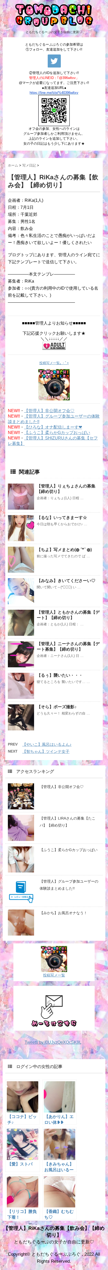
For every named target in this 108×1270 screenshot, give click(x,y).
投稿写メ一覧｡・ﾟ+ (54, 363)
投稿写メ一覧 (54, 975)
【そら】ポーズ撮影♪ (57, 707)
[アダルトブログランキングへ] (54, 346)
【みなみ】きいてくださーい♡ (66, 580)
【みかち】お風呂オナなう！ (63, 913)
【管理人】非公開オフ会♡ (49, 410)
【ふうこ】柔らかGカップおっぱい (57, 432)
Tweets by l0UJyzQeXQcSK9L (53, 1042)
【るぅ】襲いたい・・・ (60, 675)
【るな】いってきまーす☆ (62, 517)
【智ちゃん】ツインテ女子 (45, 751)
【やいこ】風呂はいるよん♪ (47, 744)
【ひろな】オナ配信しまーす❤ (53, 427)
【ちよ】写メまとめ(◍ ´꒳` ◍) (64, 549)
